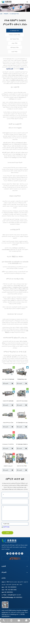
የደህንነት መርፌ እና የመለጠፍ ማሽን (8, 466)
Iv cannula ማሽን (14, 30)
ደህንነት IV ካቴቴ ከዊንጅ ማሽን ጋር (21, 401)
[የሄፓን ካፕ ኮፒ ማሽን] (22, 458)
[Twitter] (13, 553)
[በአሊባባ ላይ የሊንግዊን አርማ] (15, 558)
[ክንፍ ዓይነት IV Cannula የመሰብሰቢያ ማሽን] (8, 371)
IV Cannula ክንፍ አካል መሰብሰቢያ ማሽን (21, 422)
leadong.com (15, 614)
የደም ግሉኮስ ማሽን (14, 39)
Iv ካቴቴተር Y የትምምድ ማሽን (8, 444)
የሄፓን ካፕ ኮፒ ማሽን (22, 466)
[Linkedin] (10, 553)
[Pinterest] (22, 553)
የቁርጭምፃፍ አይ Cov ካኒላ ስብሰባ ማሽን (8, 422)
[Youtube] (16, 553)
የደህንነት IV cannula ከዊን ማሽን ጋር (8, 401)
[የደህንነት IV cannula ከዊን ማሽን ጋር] (8, 393)
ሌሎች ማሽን (14, 51)
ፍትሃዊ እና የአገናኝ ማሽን (14, 35)
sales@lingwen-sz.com (14, 595)
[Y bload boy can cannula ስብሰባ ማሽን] (22, 371)
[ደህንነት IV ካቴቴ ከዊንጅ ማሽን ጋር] (22, 393)
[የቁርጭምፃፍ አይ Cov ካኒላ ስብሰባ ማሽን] (8, 415)
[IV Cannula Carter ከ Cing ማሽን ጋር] (22, 436)
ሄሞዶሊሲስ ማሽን (14, 47)
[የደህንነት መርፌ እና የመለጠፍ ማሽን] (8, 458)
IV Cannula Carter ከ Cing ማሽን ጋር (22, 444)
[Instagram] (19, 553)
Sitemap (4, 614)
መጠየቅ (6, 383)
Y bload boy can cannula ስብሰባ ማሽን (21, 379)
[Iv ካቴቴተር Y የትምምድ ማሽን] (8, 436)
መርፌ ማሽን (14, 43)
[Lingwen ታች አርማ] (15, 541)
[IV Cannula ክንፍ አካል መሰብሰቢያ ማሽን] (22, 415)
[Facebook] (7, 553)
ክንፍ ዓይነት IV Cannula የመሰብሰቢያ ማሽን (8, 379)
